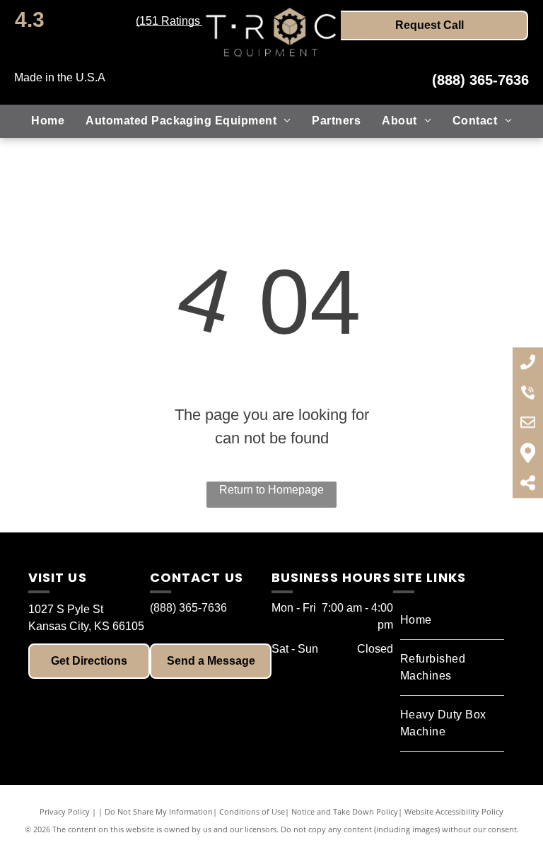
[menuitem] (48, 121)
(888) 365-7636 (480, 80)
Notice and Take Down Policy (344, 811)
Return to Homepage (271, 490)
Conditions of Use (252, 811)
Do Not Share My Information (159, 811)
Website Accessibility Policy (453, 811)
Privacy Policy (65, 811)
